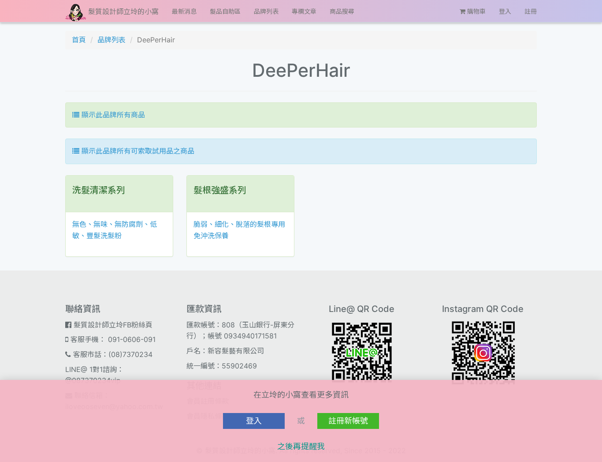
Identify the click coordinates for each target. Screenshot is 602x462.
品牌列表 (266, 11)
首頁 (79, 39)
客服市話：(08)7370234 (111, 354)
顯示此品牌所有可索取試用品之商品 (136, 150)
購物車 (475, 11)
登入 (505, 11)
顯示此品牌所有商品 (112, 114)
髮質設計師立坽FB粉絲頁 (111, 324)
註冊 (530, 11)
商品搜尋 (342, 11)
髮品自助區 (225, 11)
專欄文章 (304, 11)
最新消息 (184, 11)
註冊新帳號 (348, 420)
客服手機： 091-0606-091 (112, 339)
